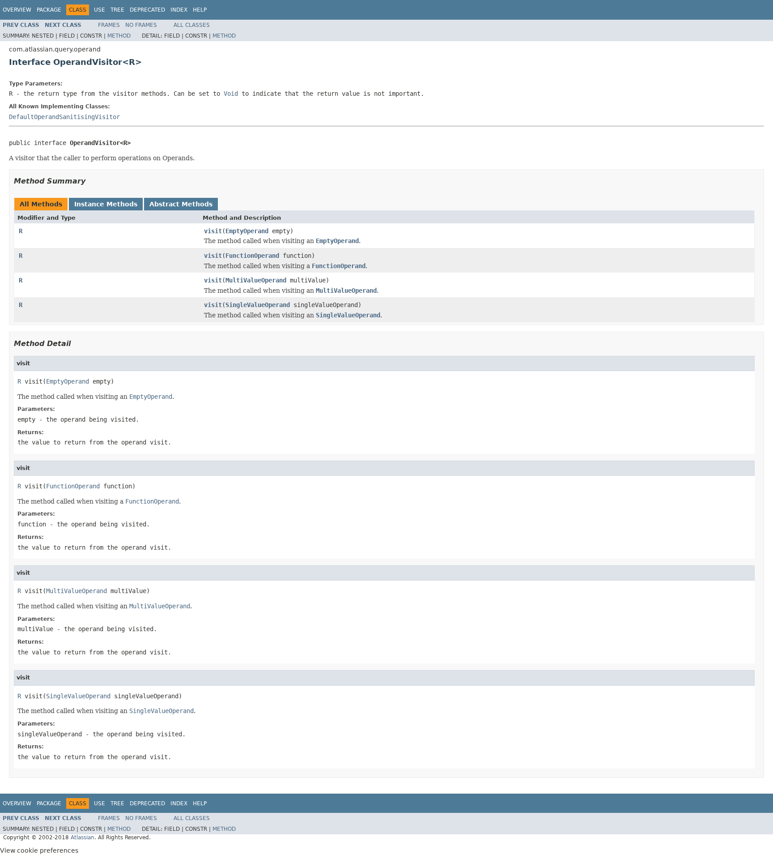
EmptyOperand (246, 231)
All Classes (192, 25)
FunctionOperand (252, 255)
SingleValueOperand (257, 304)
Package (49, 10)
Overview (17, 10)
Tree (117, 10)
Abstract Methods (180, 204)
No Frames (141, 25)
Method (119, 36)
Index (178, 10)
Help (200, 10)
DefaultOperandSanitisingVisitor (64, 116)
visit (213, 231)
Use (99, 10)
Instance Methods (105, 204)
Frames (109, 25)
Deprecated (147, 10)
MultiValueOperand (255, 280)
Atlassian (82, 837)
